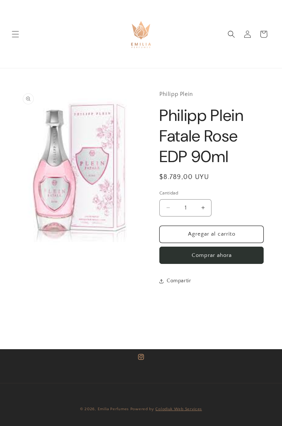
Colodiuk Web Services (178, 409)
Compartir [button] (179, 281)
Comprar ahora (212, 255)
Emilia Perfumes (113, 409)
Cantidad (168, 193)
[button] (15, 34)
